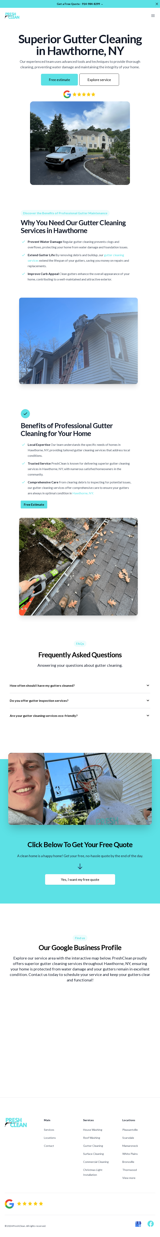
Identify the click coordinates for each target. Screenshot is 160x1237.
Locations (50, 1137)
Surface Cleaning (93, 1153)
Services (49, 1129)
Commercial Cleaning (96, 1161)
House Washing (92, 1129)
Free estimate (59, 79)
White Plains (130, 1153)
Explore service (99, 79)
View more (128, 1177)
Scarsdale (128, 1137)
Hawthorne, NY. (83, 493)
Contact (49, 1145)
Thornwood (129, 1169)
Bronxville (128, 1161)
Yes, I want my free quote (80, 879)
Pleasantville (130, 1129)
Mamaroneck (130, 1145)
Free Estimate (34, 504)
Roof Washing (91, 1137)
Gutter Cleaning (93, 1145)
